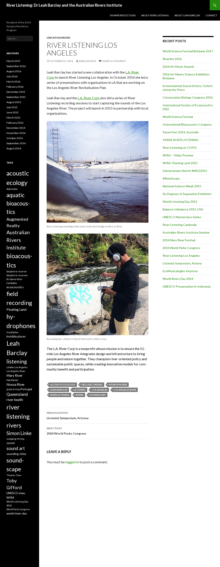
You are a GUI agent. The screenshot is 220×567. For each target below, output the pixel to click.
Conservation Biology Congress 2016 (188, 97)
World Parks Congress (18, 509)
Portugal (26, 389)
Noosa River (15, 384)
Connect (211, 15)
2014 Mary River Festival (179, 240)
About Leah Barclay (187, 15)
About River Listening (155, 15)
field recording (92, 384)
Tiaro (18, 475)
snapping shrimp (15, 438)
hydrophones (118, 384)
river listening (60, 394)
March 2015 (13, 117)
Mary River (14, 375)
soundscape (98, 394)
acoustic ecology (62, 384)
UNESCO (12, 493)
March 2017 (13, 61)
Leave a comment (114, 61)
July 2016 (11, 76)
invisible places (16, 336)
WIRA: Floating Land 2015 (180, 163)
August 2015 (13, 102)
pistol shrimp (13, 389)
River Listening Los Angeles (181, 255)
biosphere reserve (16, 271)
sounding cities (16, 454)
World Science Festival (178, 116)
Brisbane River (14, 279)
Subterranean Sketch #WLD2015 (185, 170)
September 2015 (16, 97)
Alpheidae (12, 189)
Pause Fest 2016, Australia (181, 132)
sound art (15, 448)
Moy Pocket (12, 380)
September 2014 (16, 143)
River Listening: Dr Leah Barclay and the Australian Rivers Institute (64, 5)
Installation (12, 332)
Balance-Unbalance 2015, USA (183, 209)
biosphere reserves (17, 275)
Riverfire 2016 (172, 59)
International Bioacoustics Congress (187, 124)
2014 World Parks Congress (66, 431)
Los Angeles (99, 389)
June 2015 (12, 112)
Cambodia (11, 283)
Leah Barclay (58, 389)
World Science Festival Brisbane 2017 (188, 51)
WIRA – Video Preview (178, 155)
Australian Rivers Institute (18, 239)
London (10, 367)
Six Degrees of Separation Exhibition (187, 194)
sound (10, 443)
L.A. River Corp (88, 98)
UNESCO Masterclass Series (182, 217)
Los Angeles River (124, 389)
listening (79, 389)
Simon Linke (19, 433)
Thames (10, 475)
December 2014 (15, 127)
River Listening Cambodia (180, 224)
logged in (72, 462)
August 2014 (13, 148)
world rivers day (16, 513)
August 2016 (13, 71)
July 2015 (11, 107)
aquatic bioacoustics (18, 203)
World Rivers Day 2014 (178, 278)
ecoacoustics (15, 287)
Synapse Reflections (123, 15)
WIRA (10, 497)
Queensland (17, 394)
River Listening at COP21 (180, 147)
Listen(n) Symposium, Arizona (68, 415)
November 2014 (15, 133)
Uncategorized (58, 37)
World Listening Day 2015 (180, 201)
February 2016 (14, 86)
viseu (21, 493)
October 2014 (14, 138)
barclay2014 (87, 61)
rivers (80, 394)
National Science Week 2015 (182, 186)
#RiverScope (171, 178)
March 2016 (13, 81)
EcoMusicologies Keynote (180, 271)
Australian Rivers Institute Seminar (186, 232)
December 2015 (15, 91)
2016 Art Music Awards (178, 66)
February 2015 (14, 122)
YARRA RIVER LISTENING (181, 140)
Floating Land (16, 309)
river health (14, 400)
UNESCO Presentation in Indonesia (187, 286)
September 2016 (16, 66)
